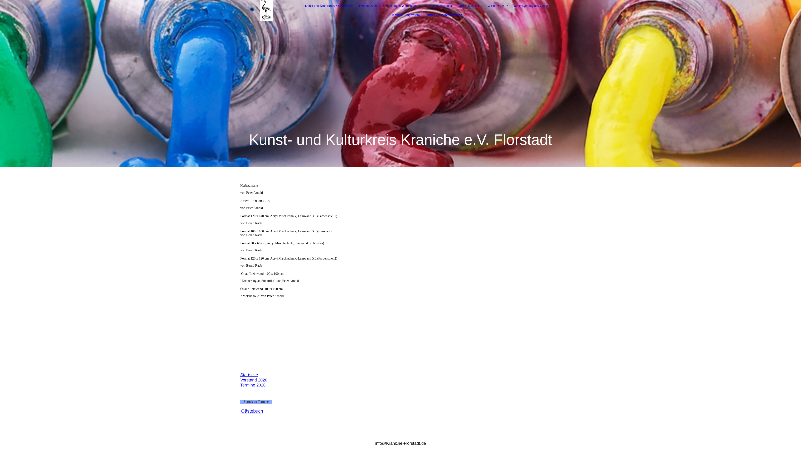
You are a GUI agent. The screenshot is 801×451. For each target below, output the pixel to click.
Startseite (249, 374)
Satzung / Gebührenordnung (443, 15)
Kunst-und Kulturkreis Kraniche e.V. (329, 6)
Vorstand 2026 (253, 380)
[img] (266, 10)
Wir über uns (495, 6)
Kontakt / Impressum (406, 15)
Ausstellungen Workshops (399, 6)
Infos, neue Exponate (439, 6)
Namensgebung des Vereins (531, 6)
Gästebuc (251, 411)
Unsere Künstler (468, 6)
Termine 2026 (368, 6)
